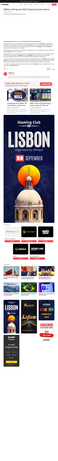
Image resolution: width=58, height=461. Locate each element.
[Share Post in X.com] (50, 69)
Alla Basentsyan (10, 107)
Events (30, 4)
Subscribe (46, 84)
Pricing (42, 4)
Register (54, 4)
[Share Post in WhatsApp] (52, 69)
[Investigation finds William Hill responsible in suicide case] (17, 95)
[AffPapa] (5, 75)
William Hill (18, 41)
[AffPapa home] (5, 4)
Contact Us (36, 4)
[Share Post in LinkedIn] (49, 69)
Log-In (49, 4)
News (21, 4)
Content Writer (11, 74)
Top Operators (7, 225)
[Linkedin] (13, 73)
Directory (25, 4)
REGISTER (36, 1)
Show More (12, 241)
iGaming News (7, 264)
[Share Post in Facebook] (47, 69)
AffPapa (10, 73)
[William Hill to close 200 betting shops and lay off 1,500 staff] (40, 95)
